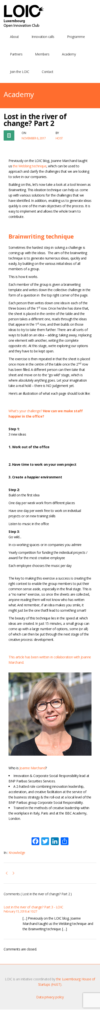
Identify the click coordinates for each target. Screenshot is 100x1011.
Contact (47, 71)
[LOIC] (24, 16)
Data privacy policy (50, 997)
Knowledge (17, 852)
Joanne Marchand (32, 768)
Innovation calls (43, 36)
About (14, 36)
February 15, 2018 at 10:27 (20, 911)
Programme (76, 36)
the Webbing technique (30, 166)
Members (42, 54)
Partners (16, 54)
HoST (59, 138)
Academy (69, 54)
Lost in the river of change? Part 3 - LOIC (33, 907)
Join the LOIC (19, 71)
